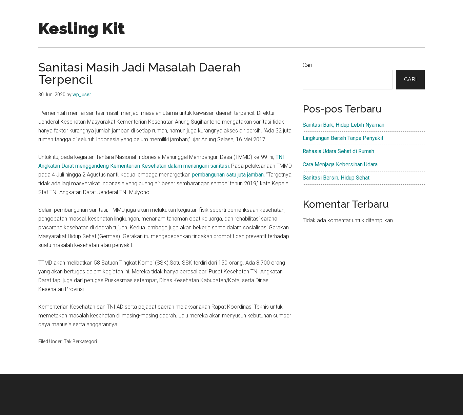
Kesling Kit (81, 28)
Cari (307, 65)
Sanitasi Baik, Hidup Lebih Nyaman (343, 125)
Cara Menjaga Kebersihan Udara (340, 164)
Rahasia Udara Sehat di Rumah (338, 151)
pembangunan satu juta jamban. (228, 174)
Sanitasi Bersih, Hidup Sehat (336, 177)
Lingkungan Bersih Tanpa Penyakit (343, 138)
